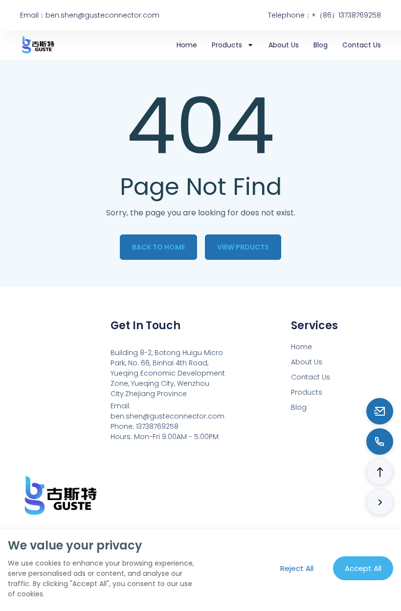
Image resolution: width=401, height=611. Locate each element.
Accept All (363, 568)
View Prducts (243, 247)
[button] (379, 472)
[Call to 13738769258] (379, 441)
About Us (283, 45)
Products (227, 45)
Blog (320, 45)
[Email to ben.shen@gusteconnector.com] (379, 411)
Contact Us (361, 45)
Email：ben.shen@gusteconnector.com (89, 15)
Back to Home (158, 247)
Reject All (296, 568)
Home (187, 45)
